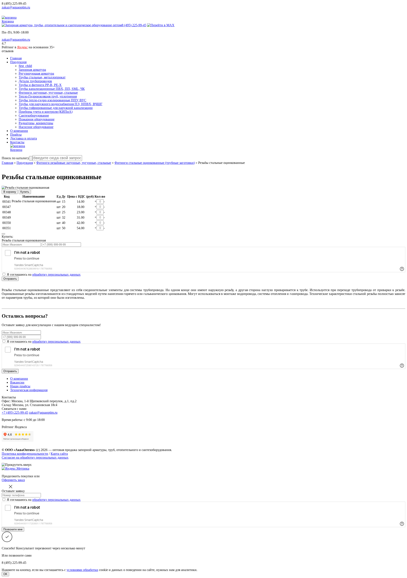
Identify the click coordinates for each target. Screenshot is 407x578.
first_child (25, 66)
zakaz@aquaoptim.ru (16, 7)
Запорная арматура (32, 69)
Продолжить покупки (17, 476)
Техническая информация (28, 390)
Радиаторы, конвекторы (36, 123)
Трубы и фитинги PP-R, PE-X (40, 85)
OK (5, 574)
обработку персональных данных (56, 274)
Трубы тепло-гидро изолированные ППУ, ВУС (52, 100)
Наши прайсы (20, 386)
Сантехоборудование (34, 115)
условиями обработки (82, 570)
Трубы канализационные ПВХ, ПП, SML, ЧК (52, 89)
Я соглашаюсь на (44, 341)
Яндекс (22, 47)
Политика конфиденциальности (25, 453)
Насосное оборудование (36, 127)
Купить (24, 191)
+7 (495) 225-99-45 (15, 412)
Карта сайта (59, 453)
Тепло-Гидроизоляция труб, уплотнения (48, 96)
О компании (19, 131)
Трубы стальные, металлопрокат (42, 77)
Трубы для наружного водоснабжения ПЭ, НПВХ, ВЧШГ (60, 104)
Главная (16, 58)
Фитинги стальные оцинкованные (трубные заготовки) (154, 163)
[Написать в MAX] (160, 25)
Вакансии (17, 382)
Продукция (18, 62)
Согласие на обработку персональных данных (35, 457)
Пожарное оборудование (36, 119)
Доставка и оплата (23, 138)
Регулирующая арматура (36, 73)
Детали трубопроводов (35, 81)
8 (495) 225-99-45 (14, 3)
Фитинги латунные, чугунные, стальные (48, 92)
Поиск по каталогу (15, 158)
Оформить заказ (13, 480)
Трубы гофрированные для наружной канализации (56, 108)
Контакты (17, 142)
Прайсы (16, 134)
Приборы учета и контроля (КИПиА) (45, 111)
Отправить (10, 278)
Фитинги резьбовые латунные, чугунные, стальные (73, 163)
